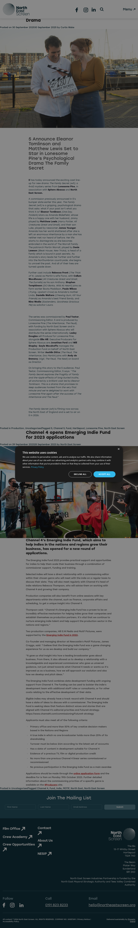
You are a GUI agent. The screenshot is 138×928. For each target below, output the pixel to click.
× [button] (119, 449)
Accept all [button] (104, 474)
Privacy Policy (37, 467)
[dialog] (69, 464)
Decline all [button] (80, 474)
